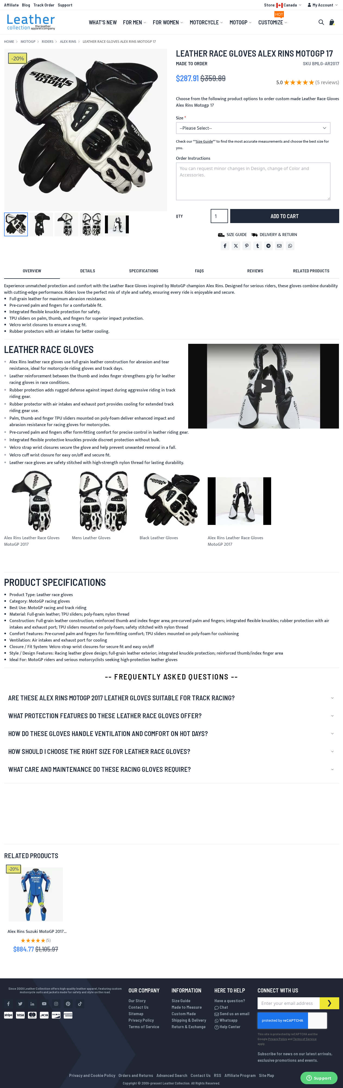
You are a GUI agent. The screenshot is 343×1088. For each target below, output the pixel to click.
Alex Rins (68, 41)
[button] (283, 5)
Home (9, 41)
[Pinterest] (246, 245)
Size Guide (181, 1000)
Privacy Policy (141, 1019)
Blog (26, 4)
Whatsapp (228, 1019)
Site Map (266, 1075)
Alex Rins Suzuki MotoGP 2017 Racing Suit (36, 935)
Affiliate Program (240, 1075)
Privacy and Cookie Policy (92, 1075)
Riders (47, 41)
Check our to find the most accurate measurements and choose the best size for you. (252, 144)
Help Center (230, 1026)
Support (65, 4)
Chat (223, 1006)
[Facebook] (225, 245)
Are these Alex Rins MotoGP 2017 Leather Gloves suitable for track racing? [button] (121, 698)
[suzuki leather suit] (36, 894)
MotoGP (28, 41)
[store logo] (31, 22)
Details (87, 270)
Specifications (143, 270)
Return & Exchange (189, 1026)
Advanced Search (171, 1075)
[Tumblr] (257, 245)
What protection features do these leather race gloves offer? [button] (104, 716)
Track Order (44, 4)
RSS (217, 1075)
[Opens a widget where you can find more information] (319, 1078)
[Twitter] (236, 245)
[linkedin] (32, 1003)
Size (179, 118)
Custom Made (184, 1013)
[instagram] (56, 1003)
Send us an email (234, 1013)
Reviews (255, 270)
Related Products (311, 270)
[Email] (279, 245)
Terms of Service (144, 1026)
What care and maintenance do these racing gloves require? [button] (99, 769)
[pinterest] (68, 1003)
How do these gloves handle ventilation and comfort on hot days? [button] (108, 733)
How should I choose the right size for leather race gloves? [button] (99, 751)
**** (204, 141)
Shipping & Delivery (189, 1019)
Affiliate (11, 4)
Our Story (137, 1000)
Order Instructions (193, 158)
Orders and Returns (135, 1075)
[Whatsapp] (290, 245)
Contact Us (139, 1006)
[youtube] (44, 1003)
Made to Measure (187, 1006)
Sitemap (136, 1013)
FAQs (199, 270)
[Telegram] (268, 245)
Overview (32, 270)
